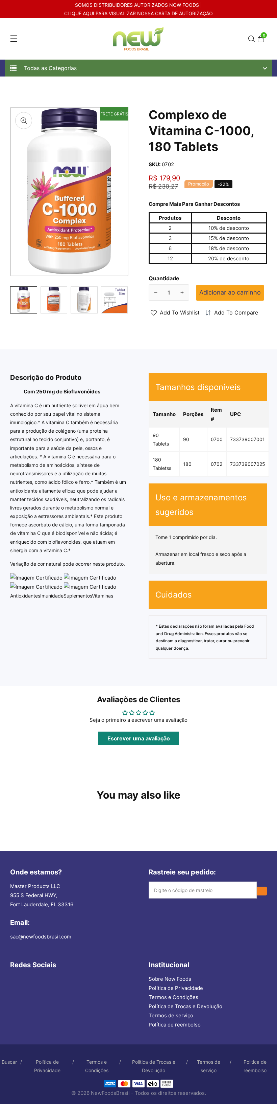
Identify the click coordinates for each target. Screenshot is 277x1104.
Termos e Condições (173, 997)
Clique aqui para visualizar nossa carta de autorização (138, 13)
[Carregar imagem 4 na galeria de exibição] (114, 299)
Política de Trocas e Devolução (185, 1006)
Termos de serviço (171, 1015)
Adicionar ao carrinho (230, 292)
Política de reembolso (175, 1024)
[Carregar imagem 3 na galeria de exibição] (84, 299)
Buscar (9, 1062)
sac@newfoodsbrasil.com (40, 936)
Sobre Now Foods (170, 979)
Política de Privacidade (176, 988)
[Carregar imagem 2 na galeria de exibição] (54, 299)
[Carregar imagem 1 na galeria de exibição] (23, 299)
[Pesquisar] (253, 39)
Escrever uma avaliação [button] (138, 738)
